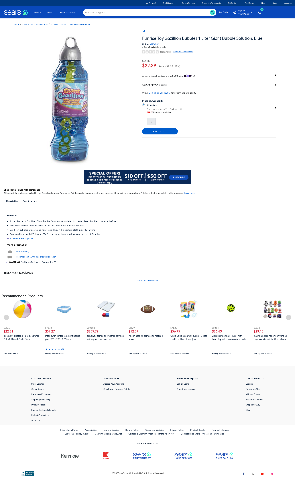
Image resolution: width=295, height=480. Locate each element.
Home (16, 24)
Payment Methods (220, 430)
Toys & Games (27, 24)
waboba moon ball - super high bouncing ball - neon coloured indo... (229, 337)
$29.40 (258, 331)
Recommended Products (22, 296)
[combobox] (149, 12)
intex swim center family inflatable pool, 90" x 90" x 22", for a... (62, 337)
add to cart (160, 131)
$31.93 (7, 328)
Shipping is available (159, 112)
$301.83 (91, 328)
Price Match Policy (69, 430)
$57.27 (50, 331)
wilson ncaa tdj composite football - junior (146, 337)
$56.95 (175, 331)
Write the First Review (183, 51)
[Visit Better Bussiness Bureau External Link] (27, 473)
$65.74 (132, 328)
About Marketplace (186, 389)
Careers (249, 383)
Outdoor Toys (42, 24)
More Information (17, 244)
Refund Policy (132, 430)
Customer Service (41, 378)
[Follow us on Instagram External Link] (271, 473)
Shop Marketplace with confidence (22, 190)
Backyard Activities (58, 24)
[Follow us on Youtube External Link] (262, 473)
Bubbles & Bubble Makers (79, 24)
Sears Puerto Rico (254, 399)
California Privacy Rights (76, 433)
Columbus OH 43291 (159, 92)
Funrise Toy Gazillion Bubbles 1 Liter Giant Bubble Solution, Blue (202, 38)
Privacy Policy (177, 430)
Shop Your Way (253, 404)
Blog (248, 410)
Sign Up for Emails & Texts (43, 410)
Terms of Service (111, 430)
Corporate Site (253, 389)
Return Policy (22, 251)
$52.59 (133, 331)
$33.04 (215, 328)
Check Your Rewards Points (116, 389)
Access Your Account (113, 383)
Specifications (30, 201)
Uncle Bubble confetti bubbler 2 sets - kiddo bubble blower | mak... (188, 337)
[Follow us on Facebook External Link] (244, 473)
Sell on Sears (183, 383)
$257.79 (92, 331)
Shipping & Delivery (40, 399)
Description (12, 201)
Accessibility (91, 430)
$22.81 (8, 331)
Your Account (111, 378)
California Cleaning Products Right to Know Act (151, 433)
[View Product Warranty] (10, 251)
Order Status (37, 389)
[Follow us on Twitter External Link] (253, 473)
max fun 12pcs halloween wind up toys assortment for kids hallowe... (271, 337)
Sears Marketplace (187, 378)
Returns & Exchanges (41, 394)
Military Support (254, 394)
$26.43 (217, 331)
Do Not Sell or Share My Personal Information (202, 433)
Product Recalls (38, 404)
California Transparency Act (108, 433)
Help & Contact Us (40, 415)
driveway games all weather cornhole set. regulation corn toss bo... (105, 337)
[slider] (53, 348)
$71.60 (48, 328)
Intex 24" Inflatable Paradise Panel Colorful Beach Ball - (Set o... (21, 337)
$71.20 (173, 328)
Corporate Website (154, 429)
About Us (35, 420)
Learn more (189, 193)
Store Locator (37, 383)
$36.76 (257, 328)
